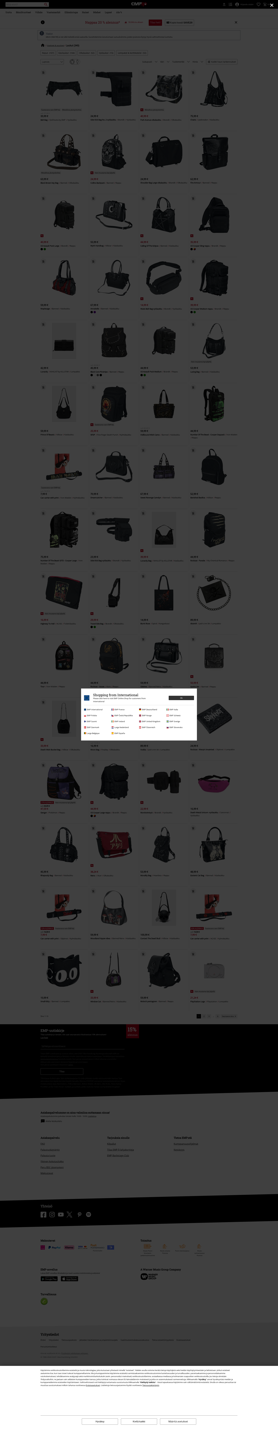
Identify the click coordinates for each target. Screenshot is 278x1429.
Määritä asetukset (178, 1421)
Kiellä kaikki (139, 1421)
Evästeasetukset (93, 1385)
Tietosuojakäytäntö (150, 1385)
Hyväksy (100, 1421)
